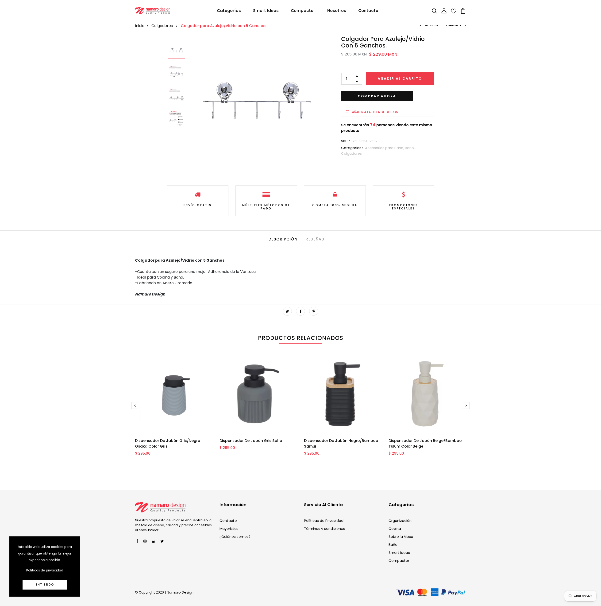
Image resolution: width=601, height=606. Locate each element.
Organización (400, 520)
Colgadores (162, 25)
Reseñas (315, 239)
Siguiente (454, 25)
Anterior (431, 25)
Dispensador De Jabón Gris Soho (251, 440)
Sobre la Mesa (401, 536)
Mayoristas (229, 528)
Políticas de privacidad (44, 570)
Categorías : (352, 147)
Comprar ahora (377, 96)
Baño (393, 544)
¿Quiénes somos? (235, 536)
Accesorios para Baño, (385, 147)
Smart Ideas (266, 10)
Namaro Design (180, 592)
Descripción (283, 239)
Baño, (410, 147)
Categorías (229, 10)
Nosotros (336, 10)
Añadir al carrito (400, 78)
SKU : (345, 141)
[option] (176, 50)
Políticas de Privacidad (323, 520)
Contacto (368, 10)
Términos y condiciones (324, 528)
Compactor (303, 10)
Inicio (139, 25)
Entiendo (44, 584)
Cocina (395, 528)
